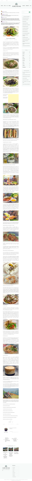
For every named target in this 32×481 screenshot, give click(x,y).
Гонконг (23, 53)
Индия (13, 471)
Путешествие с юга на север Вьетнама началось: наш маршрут (9, 417)
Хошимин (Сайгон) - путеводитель (26, 24)
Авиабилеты (27, 5)
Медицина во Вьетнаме (25, 31)
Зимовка (9, 5)
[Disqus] (11, 18)
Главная (2, 5)
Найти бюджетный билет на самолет (26, 74)
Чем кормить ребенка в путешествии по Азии (7, 410)
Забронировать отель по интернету (26, 76)
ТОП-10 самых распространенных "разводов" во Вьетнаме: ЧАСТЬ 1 (10, 415)
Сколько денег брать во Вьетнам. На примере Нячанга (8, 412)
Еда (7, 5)
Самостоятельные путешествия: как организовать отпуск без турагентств (5, 455)
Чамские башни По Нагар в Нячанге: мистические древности (11, 454)
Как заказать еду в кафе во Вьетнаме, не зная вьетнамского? (9, 407)
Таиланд (24, 63)
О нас (30, 5)
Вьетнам (14, 467)
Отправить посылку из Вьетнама (26, 45)
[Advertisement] (13, 98)
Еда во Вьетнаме (10, 38)
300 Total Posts (11, 431)
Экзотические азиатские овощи (6, 405)
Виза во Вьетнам (24, 21)
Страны (5, 5)
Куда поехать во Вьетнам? (25, 19)
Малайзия (24, 58)
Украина (24, 65)
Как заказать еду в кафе (25, 37)
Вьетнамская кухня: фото (25, 26)
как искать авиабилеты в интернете (11, 385)
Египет (23, 55)
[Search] (29, 12)
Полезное (23, 5)
